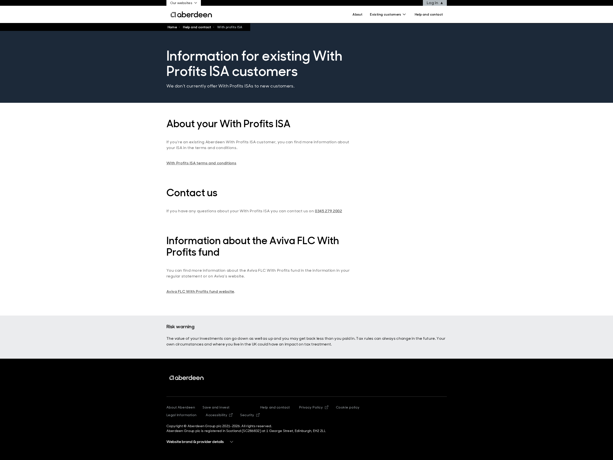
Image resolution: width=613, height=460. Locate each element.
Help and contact (275, 407)
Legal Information (181, 415)
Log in (432, 2)
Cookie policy (348, 407)
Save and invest (216, 407)
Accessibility (219, 415)
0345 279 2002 (328, 210)
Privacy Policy (313, 407)
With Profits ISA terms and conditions (201, 163)
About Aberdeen (180, 407)
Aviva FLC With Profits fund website (200, 291)
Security (249, 415)
